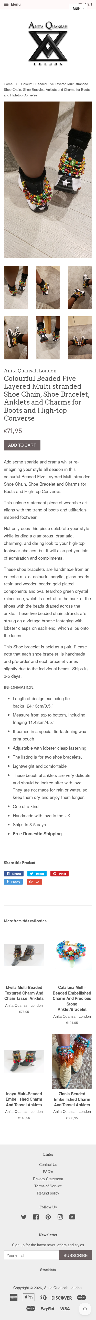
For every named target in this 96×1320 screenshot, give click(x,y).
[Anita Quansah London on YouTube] (72, 1217)
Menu (15, 4)
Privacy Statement (48, 1178)
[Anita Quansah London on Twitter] (24, 1217)
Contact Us (48, 1164)
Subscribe (75, 1255)
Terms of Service (48, 1185)
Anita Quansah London (63, 1287)
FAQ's (48, 1171)
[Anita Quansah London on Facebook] (36, 1217)
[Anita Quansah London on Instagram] (60, 1217)
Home (8, 83)
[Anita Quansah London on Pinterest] (48, 1217)
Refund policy (48, 1193)
